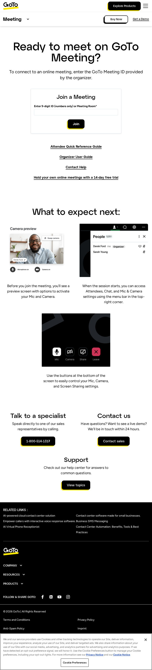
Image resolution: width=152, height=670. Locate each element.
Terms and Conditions (16, 619)
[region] (76, 651)
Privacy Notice (94, 654)
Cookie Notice (121, 654)
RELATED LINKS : (15, 510)
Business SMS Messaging (92, 521)
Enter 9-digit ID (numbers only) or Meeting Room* (65, 106)
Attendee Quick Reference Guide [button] (76, 146)
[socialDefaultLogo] (42, 597)
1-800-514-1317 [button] (38, 441)
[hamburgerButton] (145, 6)
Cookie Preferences (74, 662)
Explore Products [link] (124, 6)
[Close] (145, 639)
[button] (13, 565)
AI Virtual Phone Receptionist (21, 526)
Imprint (82, 628)
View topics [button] (76, 485)
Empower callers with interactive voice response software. (39, 521)
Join (76, 124)
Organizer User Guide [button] (76, 157)
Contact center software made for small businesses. (108, 515)
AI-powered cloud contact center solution (29, 515)
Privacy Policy (86, 619)
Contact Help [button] (76, 167)
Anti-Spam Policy (13, 628)
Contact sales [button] (113, 441)
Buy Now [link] (116, 19)
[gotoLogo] (11, 6)
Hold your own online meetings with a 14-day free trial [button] (76, 177)
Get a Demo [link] (141, 19)
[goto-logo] (76, 552)
